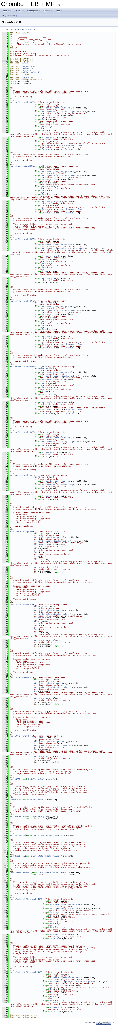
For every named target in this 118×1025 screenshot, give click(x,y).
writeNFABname (17, 816)
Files (59, 11)
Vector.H (26, 70)
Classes (48, 11)
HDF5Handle (41, 303)
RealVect (46, 145)
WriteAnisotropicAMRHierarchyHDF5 (28, 166)
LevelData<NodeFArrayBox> (64, 111)
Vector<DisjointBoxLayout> (56, 108)
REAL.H (24, 63)
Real (44, 123)
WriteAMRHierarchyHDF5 (22, 102)
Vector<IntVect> (50, 201)
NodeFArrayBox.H (30, 72)
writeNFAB (15, 779)
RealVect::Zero (74, 145)
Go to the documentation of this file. (18, 29)
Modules (20, 11)
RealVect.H (27, 68)
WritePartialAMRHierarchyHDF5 (26, 899)
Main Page (8, 11)
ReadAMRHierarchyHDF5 (21, 531)
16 (5, 61)
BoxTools (11, 16)
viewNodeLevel (17, 856)
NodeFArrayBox (35, 779)
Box (44, 119)
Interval (46, 149)
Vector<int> (48, 138)
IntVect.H (26, 78)
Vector (45, 111)
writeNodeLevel (18, 835)
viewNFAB (14, 800)
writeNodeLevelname (20, 873)
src (3, 16)
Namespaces (33, 11)
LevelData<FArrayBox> (69, 908)
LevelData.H (27, 66)
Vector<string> (50, 115)
